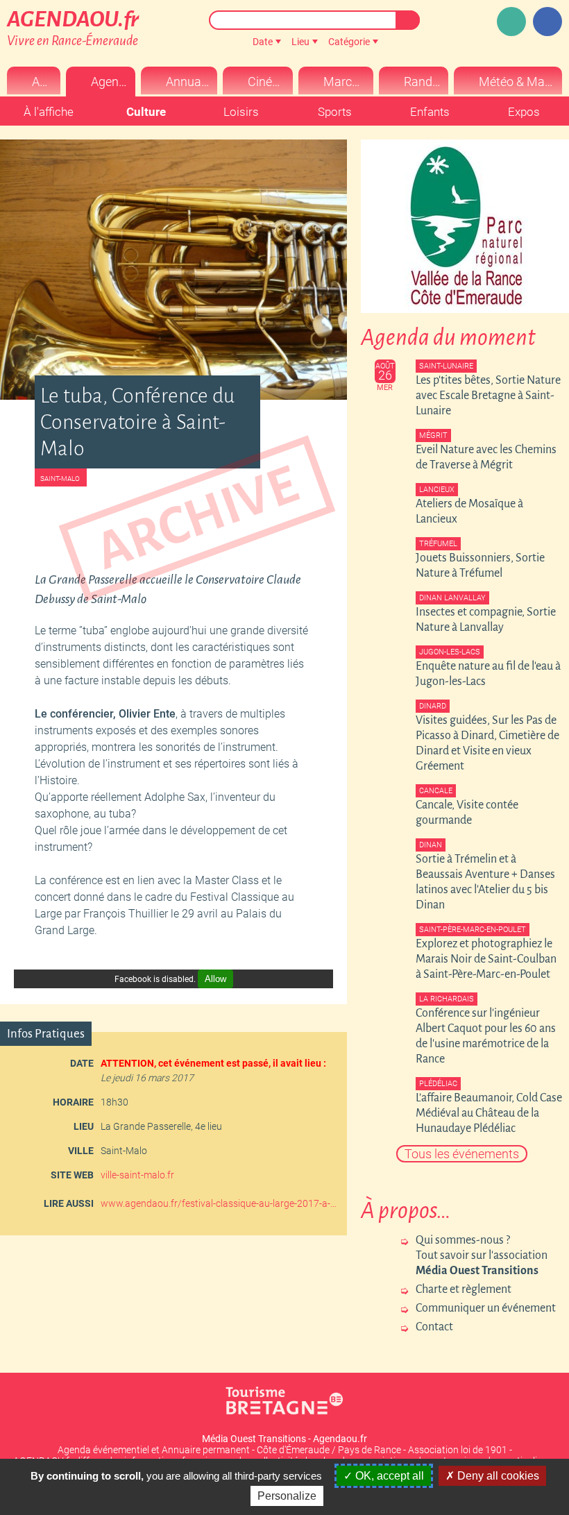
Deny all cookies (497, 1476)
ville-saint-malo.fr (137, 1174)
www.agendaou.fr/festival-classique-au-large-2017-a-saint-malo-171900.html (219, 1203)
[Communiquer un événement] (511, 21)
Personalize (286, 1496)
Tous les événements (462, 1153)
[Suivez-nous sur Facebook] (547, 21)
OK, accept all (388, 1476)
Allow (215, 979)
